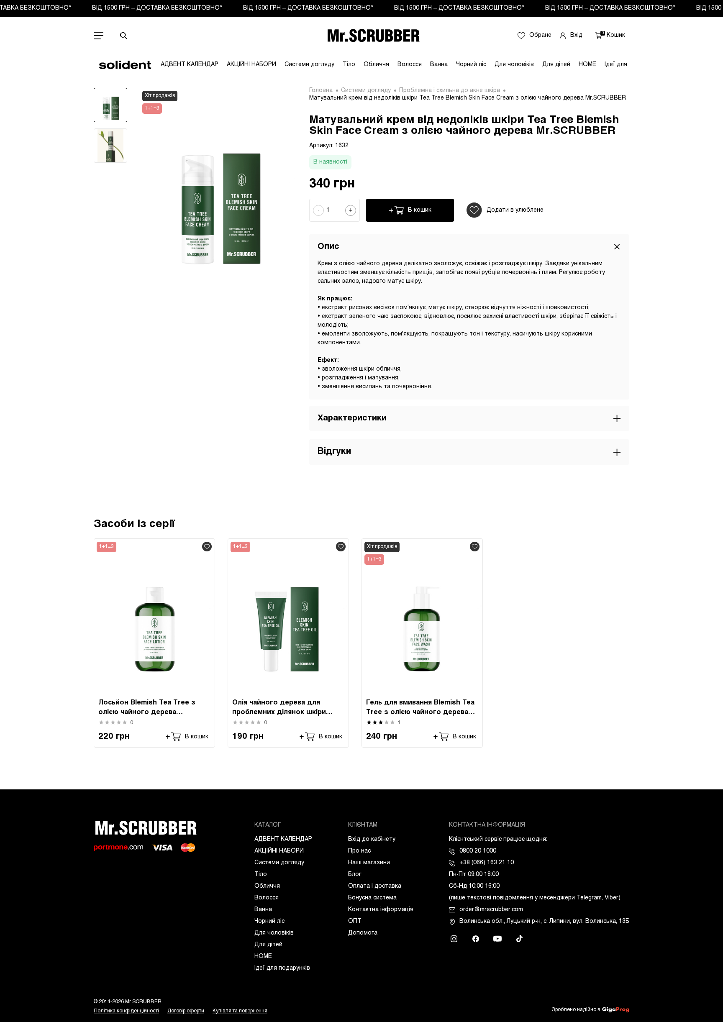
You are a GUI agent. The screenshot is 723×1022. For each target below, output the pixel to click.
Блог (355, 874)
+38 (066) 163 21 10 (486, 863)
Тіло (349, 64)
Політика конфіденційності (126, 1011)
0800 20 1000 (477, 851)
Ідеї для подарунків (282, 968)
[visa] (161, 847)
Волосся (409, 64)
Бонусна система (372, 898)
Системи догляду (309, 64)
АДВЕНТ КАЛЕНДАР (189, 64)
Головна (321, 90)
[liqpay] (118, 848)
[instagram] (454, 939)
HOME (587, 64)
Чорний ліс (471, 64)
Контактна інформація (380, 909)
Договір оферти (185, 1011)
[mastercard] (188, 847)
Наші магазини (369, 863)
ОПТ (355, 921)
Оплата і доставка (374, 886)
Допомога (362, 933)
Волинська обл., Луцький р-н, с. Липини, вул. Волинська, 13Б (544, 921)
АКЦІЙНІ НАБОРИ (251, 64)
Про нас (359, 851)
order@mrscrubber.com (491, 909)
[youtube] (497, 939)
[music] (519, 939)
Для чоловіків (514, 64)
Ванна (439, 64)
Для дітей (556, 64)
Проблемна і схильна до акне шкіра (449, 90)
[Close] (617, 246)
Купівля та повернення (240, 1011)
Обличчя (376, 64)
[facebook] (476, 939)
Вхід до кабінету (371, 839)
